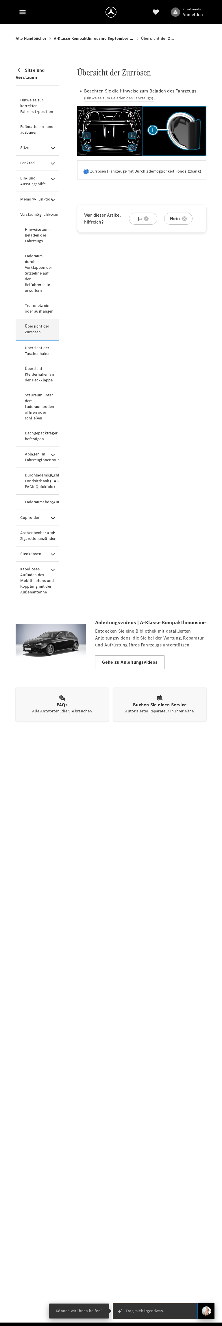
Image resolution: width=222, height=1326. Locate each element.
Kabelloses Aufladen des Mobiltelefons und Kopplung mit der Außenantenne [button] (37, 580)
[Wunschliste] (155, 12)
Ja (140, 218)
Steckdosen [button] (30, 554)
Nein (175, 218)
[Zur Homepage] (111, 12)
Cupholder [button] (30, 517)
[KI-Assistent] (206, 1311)
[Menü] (22, 12)
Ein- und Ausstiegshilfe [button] (33, 181)
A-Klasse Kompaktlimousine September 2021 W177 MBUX (94, 38)
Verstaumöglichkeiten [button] (39, 214)
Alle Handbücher (31, 38)
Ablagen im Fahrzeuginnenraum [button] (42, 457)
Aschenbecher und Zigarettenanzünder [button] (38, 535)
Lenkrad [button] (27, 163)
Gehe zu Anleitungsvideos (130, 662)
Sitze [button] (24, 147)
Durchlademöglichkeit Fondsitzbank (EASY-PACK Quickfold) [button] (42, 480)
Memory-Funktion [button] (36, 199)
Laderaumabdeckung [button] (42, 502)
